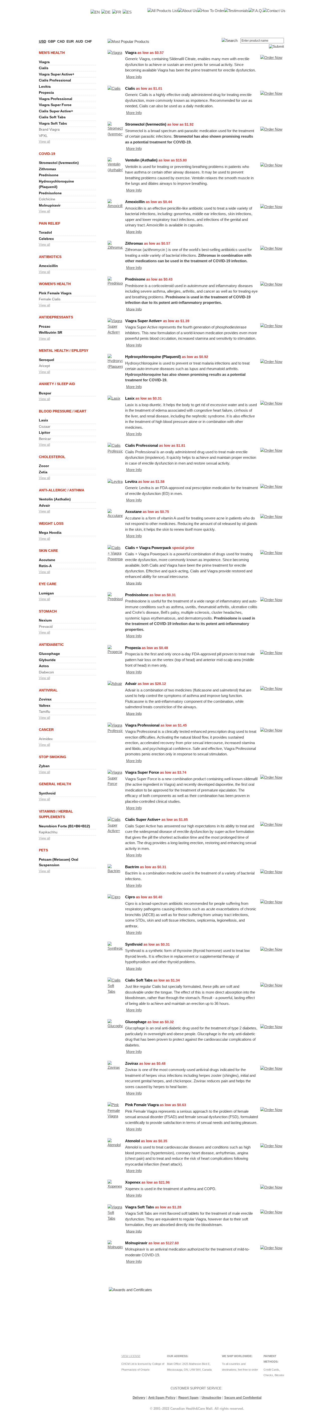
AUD (79, 41)
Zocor (44, 466)
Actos (44, 666)
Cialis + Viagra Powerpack (148, 548)
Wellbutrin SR (50, 332)
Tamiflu (44, 712)
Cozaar (44, 426)
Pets (43, 850)
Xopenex (132, 1182)
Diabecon (46, 672)
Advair (44, 505)
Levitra (45, 86)
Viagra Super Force (55, 105)
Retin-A (45, 566)
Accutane (47, 560)
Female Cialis (49, 299)
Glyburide (47, 660)
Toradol (45, 232)
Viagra (44, 62)
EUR (70, 41)
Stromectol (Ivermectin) (59, 163)
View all (44, 141)
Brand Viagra (49, 129)
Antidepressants (56, 317)
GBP (51, 41)
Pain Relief (49, 223)
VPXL (43, 136)
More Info (134, 76)
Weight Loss (51, 523)
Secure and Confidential (243, 1397)
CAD (61, 41)
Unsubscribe (211, 1397)
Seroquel (46, 360)
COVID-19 (47, 154)
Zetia (43, 472)
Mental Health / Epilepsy (63, 350)
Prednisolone (50, 193)
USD (42, 41)
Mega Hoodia (50, 532)
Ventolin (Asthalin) (55, 499)
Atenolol (132, 1141)
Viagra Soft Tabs (53, 123)
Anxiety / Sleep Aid (57, 384)
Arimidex (46, 739)
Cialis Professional (55, 80)
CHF (88, 41)
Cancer (46, 730)
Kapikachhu (48, 832)
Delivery (139, 1397)
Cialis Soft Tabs (52, 117)
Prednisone (48, 175)
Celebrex (46, 239)
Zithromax (47, 169)
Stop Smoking (52, 757)
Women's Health (55, 284)
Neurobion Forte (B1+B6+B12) (64, 826)
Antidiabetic (51, 645)
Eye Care (47, 584)
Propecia (46, 93)
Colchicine (47, 199)
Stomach (48, 611)
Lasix (43, 420)
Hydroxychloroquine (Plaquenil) (153, 357)
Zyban (44, 766)
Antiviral (48, 690)
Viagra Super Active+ (56, 74)
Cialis (43, 68)
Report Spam (188, 1397)
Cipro (130, 897)
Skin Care (48, 551)
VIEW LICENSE (130, 1356)
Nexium (45, 620)
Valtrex (44, 705)
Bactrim (132, 867)
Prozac (44, 326)
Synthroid (47, 793)
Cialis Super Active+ (56, 111)
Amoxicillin (48, 266)
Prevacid (46, 627)
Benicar (45, 439)
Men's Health (52, 53)
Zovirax (45, 699)
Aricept (44, 366)
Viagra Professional (55, 99)
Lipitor (44, 432)
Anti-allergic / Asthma (61, 490)
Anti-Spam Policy (161, 1397)
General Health (55, 784)
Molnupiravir (49, 205)
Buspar (45, 393)
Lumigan (46, 593)
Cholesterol (52, 457)
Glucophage (49, 654)
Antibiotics (50, 257)
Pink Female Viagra (55, 293)
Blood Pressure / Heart (63, 411)
